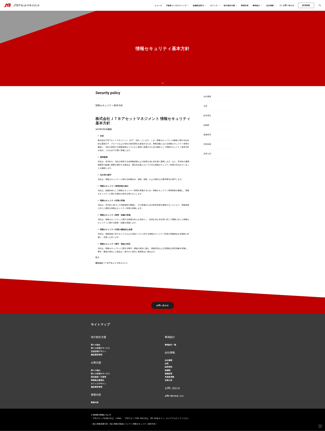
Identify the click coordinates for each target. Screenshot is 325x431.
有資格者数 (169, 377)
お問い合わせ (288, 5)
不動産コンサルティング (176, 5)
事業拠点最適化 (97, 380)
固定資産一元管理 (98, 377)
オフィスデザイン (98, 383)
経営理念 (207, 115)
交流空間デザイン (98, 351)
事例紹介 (256, 5)
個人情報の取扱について (120, 424)
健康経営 (207, 134)
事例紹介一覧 (170, 345)
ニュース (158, 5)
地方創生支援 (229, 5)
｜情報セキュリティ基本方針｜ (144, 424)
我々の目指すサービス (100, 348)
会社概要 (207, 96)
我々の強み (95, 345)
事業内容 (245, 5)
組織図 (206, 125)
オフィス (214, 5)
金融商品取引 (198, 5)
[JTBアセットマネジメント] (22, 5)
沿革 (205, 106)
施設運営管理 (96, 354)
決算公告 (207, 153)
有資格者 (207, 144)
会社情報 (270, 5)
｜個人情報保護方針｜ (100, 424)
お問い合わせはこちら (174, 396)
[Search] (320, 5)
